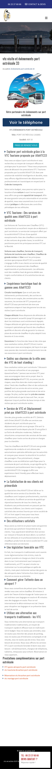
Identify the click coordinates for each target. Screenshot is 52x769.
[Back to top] (45, 762)
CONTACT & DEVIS (37, 4)
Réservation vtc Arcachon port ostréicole (22, 675)
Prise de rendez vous (26, 145)
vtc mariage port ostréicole (16, 678)
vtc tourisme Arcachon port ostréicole (20, 670)
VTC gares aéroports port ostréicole (20, 667)
